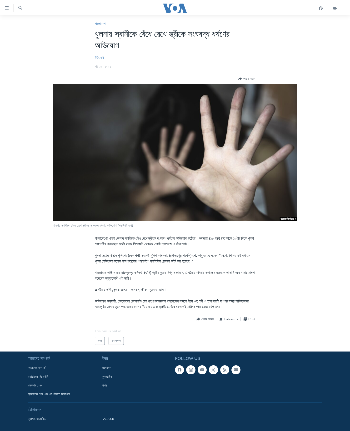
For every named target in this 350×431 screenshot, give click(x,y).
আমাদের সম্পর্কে (36, 368)
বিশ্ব (104, 385)
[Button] (246, 79)
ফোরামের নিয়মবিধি (38, 376)
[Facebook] (321, 8)
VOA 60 (108, 419)
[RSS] (224, 369)
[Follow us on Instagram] (190, 369)
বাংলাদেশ (100, 24)
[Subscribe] (235, 369)
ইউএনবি (99, 57)
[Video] (335, 8)
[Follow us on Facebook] (179, 369)
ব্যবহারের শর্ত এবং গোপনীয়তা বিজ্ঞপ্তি (49, 394)
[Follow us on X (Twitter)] (213, 369)
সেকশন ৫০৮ (35, 385)
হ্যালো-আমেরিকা (37, 419)
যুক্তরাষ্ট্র (107, 376)
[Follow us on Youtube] (202, 369)
